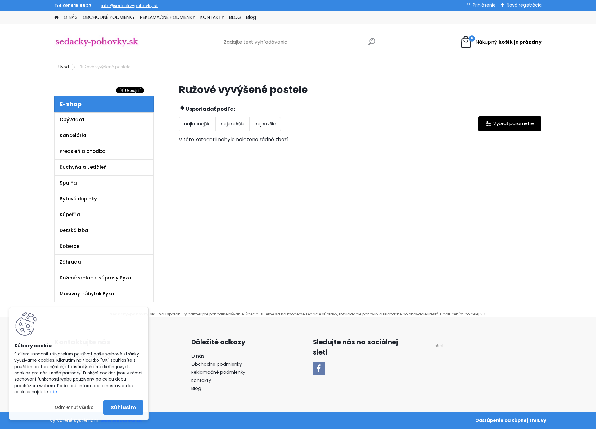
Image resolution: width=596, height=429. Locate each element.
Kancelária (73, 135)
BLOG (235, 17)
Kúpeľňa (70, 214)
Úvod (63, 67)
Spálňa (68, 183)
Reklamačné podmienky (218, 372)
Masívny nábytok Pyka (87, 293)
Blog (251, 17)
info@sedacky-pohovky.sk (129, 5)
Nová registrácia (524, 5)
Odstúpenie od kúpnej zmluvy (510, 420)
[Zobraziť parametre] (509, 123)
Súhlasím (123, 407)
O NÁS (71, 17)
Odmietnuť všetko (74, 407)
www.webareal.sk (121, 420)
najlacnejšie (197, 124)
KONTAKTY (212, 17)
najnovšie (265, 124)
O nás (198, 356)
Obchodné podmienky (216, 364)
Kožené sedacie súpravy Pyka (95, 278)
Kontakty (201, 380)
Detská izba (74, 230)
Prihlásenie (484, 5)
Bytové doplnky (78, 198)
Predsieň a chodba (83, 151)
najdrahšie (232, 124)
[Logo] (97, 42)
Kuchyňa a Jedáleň (83, 167)
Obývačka (72, 119)
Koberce (69, 246)
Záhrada (70, 262)
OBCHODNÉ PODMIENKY (109, 17)
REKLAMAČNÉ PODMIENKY (167, 17)
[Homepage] (56, 17)
